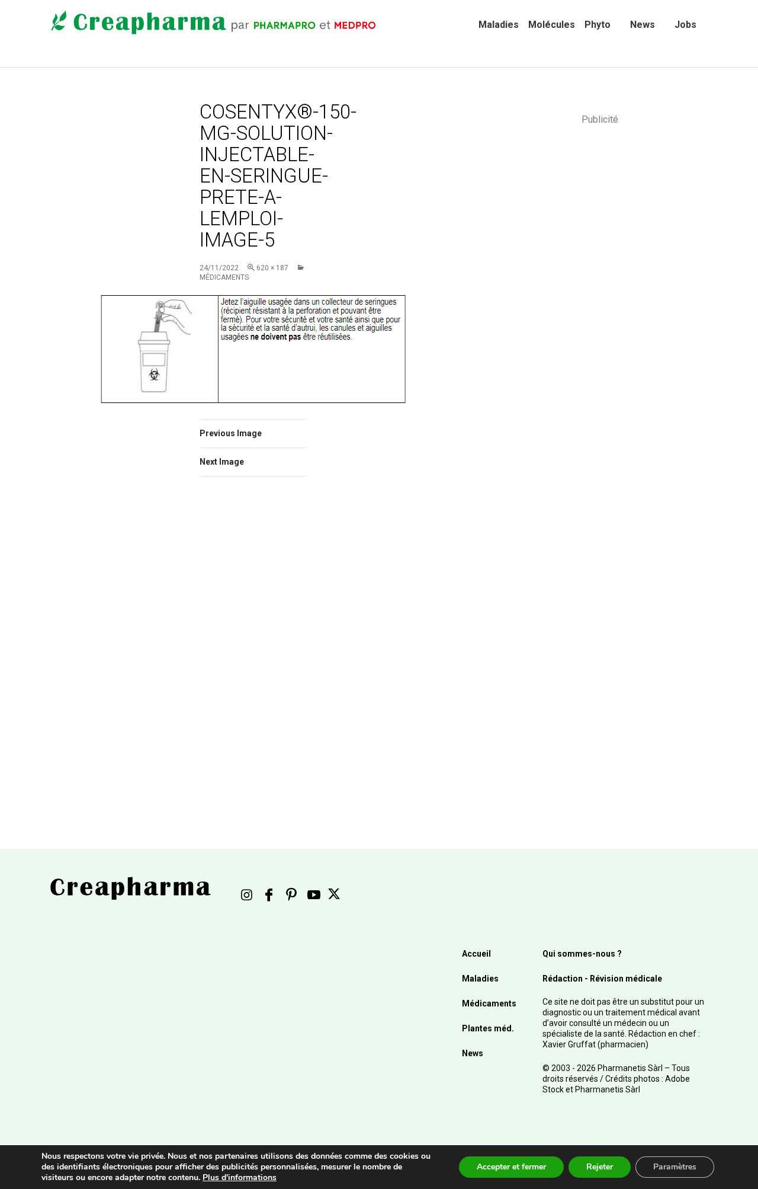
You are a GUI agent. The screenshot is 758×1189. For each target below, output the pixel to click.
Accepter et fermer (511, 1166)
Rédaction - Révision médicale (602, 978)
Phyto (597, 24)
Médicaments (489, 1003)
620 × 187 (272, 268)
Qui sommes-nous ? (582, 953)
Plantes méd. (488, 1028)
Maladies (498, 24)
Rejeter (599, 1166)
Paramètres (674, 1166)
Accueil (476, 953)
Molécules (551, 24)
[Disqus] (269, 653)
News (642, 24)
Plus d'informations (240, 1177)
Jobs (685, 24)
